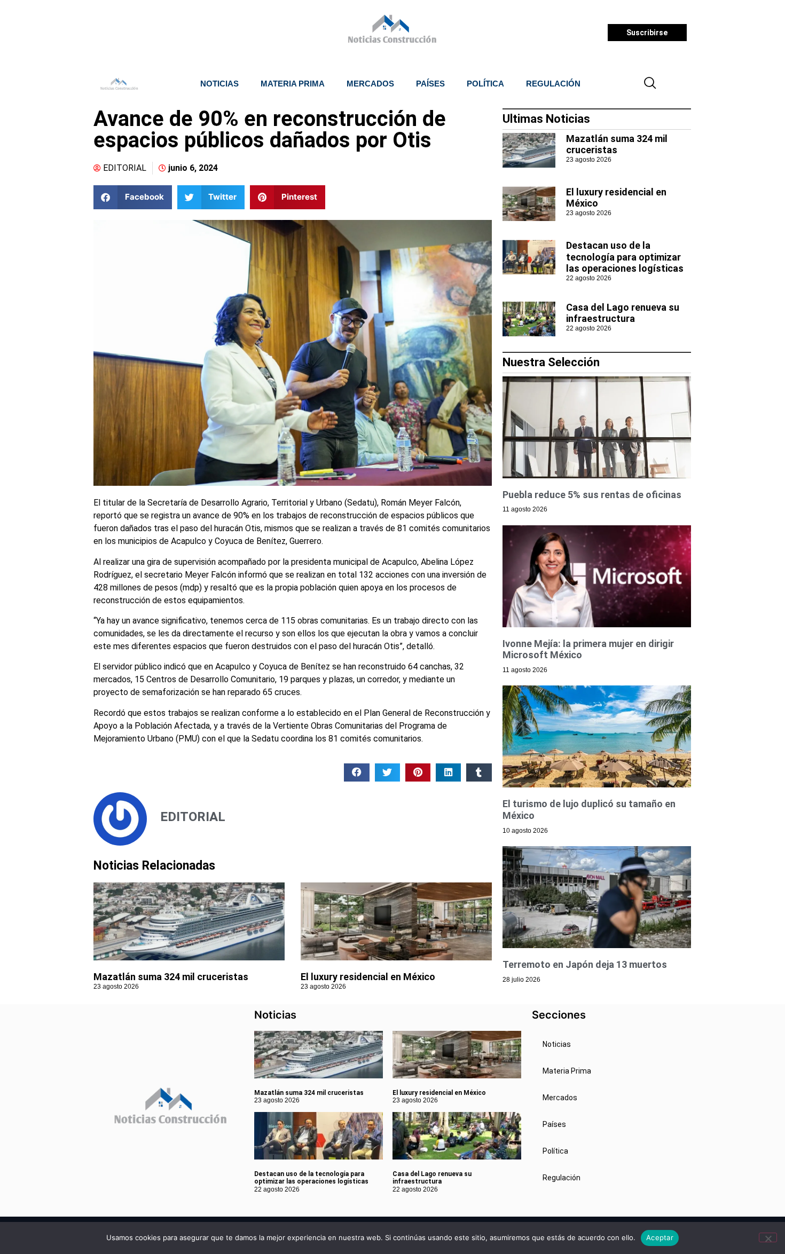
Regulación (553, 83)
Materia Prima (293, 83)
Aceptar (659, 1237)
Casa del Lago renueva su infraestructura (622, 313)
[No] (768, 1237)
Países (430, 83)
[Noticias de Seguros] (390, 32)
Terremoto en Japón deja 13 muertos (585, 964)
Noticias (219, 83)
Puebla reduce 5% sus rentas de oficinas (592, 494)
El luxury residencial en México (368, 976)
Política (485, 83)
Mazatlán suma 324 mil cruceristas (170, 976)
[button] (650, 83)
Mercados (370, 83)
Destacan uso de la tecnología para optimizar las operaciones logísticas (625, 257)
